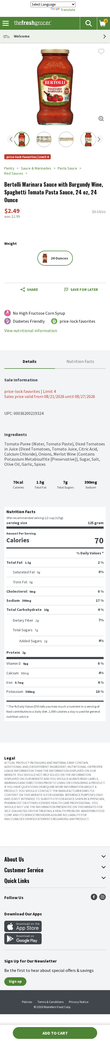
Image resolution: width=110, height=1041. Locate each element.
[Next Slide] (99, 139)
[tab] (29, 362)
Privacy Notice (78, 1002)
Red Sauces (13, 173)
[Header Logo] (31, 23)
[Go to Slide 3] (66, 139)
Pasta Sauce (67, 168)
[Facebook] (94, 898)
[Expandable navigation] (5, 23)
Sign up (15, 981)
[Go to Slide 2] (44, 139)
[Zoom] (101, 119)
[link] (81, 289)
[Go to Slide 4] (88, 139)
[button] (88, 23)
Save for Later (84, 289)
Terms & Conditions (50, 1002)
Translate (68, 9)
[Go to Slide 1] (22, 139)
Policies (27, 1002)
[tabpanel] (55, 545)
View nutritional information (30, 330)
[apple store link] (23, 930)
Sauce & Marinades (36, 168)
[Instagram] (102, 898)
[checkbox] (101, 51)
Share (32, 289)
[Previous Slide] (11, 139)
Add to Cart (55, 1033)
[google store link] (23, 942)
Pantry (9, 168)
